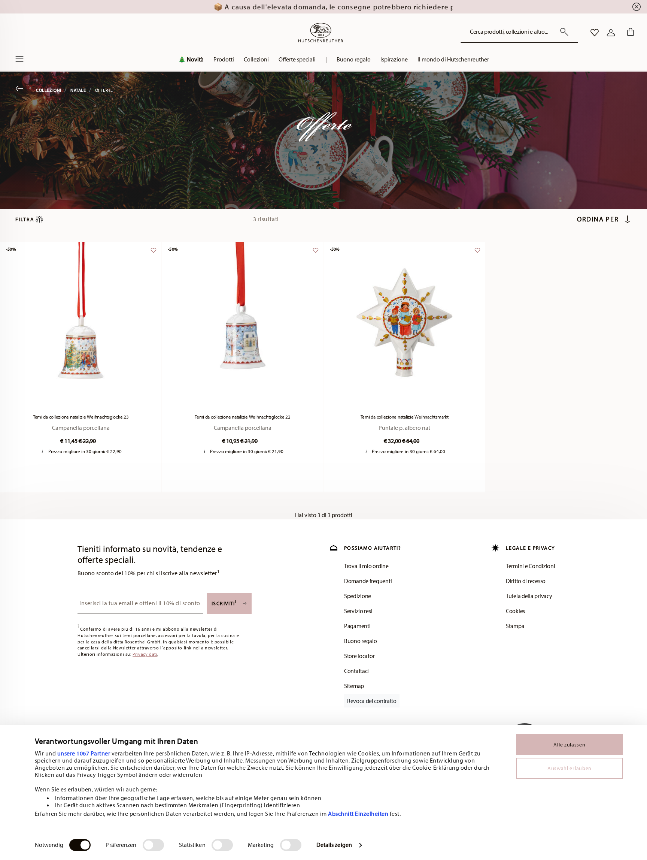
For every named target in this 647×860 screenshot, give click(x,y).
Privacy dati (145, 654)
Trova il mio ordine (366, 566)
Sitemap (354, 685)
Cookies (515, 611)
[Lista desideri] (152, 254)
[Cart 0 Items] (629, 32)
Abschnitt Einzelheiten (358, 813)
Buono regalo (360, 641)
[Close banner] (636, 6)
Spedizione (357, 596)
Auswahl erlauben (569, 768)
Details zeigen (334, 844)
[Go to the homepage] (320, 32)
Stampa (515, 626)
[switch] (153, 845)
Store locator (359, 656)
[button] (191, 61)
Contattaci (356, 671)
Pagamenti (357, 626)
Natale (78, 90)
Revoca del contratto (372, 700)
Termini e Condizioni (530, 566)
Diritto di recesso (526, 581)
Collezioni (48, 90)
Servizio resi (358, 611)
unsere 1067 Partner (83, 753)
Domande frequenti (368, 581)
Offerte (104, 90)
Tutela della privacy (529, 596)
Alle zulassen (569, 744)
